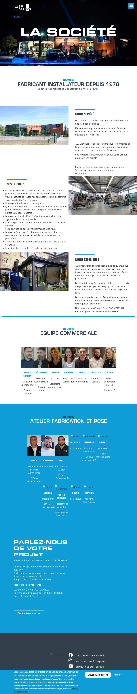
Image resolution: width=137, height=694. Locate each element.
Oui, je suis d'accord (98, 674)
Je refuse (117, 675)
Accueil (17, 16)
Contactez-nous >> (29, 613)
